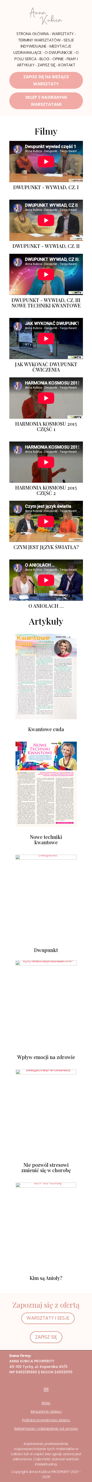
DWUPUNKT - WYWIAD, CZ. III (46, 300)
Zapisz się (46, 65)
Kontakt (66, 65)
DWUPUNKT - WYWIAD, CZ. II (46, 246)
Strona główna (32, 34)
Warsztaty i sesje (47, 1318)
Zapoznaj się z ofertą (46, 1305)
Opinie (58, 59)
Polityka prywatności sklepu (46, 1420)
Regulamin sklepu (46, 1411)
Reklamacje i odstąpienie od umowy (46, 1428)
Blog (44, 59)
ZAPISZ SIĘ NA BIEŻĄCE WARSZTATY (46, 80)
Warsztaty (63, 34)
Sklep (46, 1403)
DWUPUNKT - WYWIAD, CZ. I (46, 187)
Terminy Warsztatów (39, 40)
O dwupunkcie (59, 52)
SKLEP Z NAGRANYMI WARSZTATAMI (46, 100)
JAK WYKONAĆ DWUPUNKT (46, 364)
